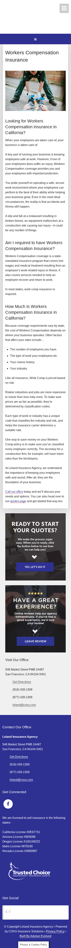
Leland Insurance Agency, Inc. (27, 912)
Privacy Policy (55, 931)
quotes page (18, 501)
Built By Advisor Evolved (35, 936)
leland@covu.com (24, 704)
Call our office (14, 491)
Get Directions (22, 681)
